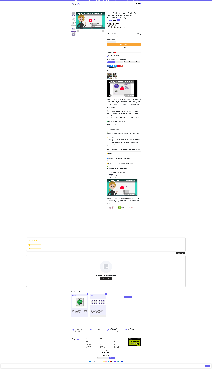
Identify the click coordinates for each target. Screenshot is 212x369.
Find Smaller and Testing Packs (115, 175)
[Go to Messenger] (111, 66)
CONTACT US (102, 340)
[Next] (73, 34)
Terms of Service (117, 347)
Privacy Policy (117, 346)
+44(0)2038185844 (136, 0)
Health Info (86, 7)
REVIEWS (101, 343)
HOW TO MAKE (88, 344)
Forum (117, 7)
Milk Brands (123, 7)
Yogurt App (110, 27)
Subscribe (112, 357)
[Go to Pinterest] (79, 0)
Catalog (129, 7)
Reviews (106, 7)
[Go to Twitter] (76, 0)
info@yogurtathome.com (127, 0)
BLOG (101, 341)
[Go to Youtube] (108, 352)
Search (115, 340)
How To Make (93, 7)
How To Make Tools (113, 177)
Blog (110, 7)
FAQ (113, 7)
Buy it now (123, 47)
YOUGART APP (102, 347)
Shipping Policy (117, 343)
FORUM (101, 346)
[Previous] (73, 13)
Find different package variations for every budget (119, 170)
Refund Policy (117, 344)
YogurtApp (134, 7)
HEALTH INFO (88, 343)
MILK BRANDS (88, 346)
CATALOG (87, 347)
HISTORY (87, 341)
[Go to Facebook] (74, 0)
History (80, 7)
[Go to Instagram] (75, 0)
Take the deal (128, 297)
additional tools (117, 27)
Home (76, 7)
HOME (87, 340)
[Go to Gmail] (121, 66)
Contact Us (100, 7)
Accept (207, 366)
